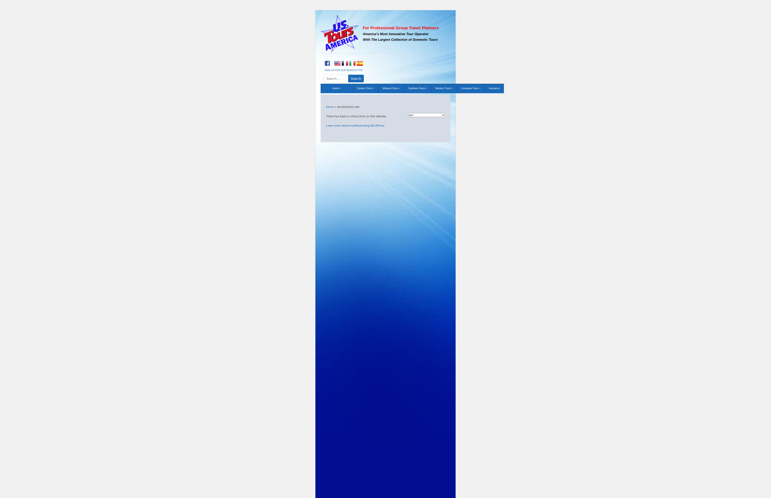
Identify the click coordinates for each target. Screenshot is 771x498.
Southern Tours (416, 88)
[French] (345, 63)
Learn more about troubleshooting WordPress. (355, 125)
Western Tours (443, 88)
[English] (337, 63)
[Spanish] (360, 63)
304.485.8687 (343, 58)
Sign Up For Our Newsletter (343, 70)
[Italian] (352, 63)
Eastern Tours (364, 88)
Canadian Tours (470, 88)
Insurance (494, 88)
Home (335, 88)
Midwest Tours (390, 88)
